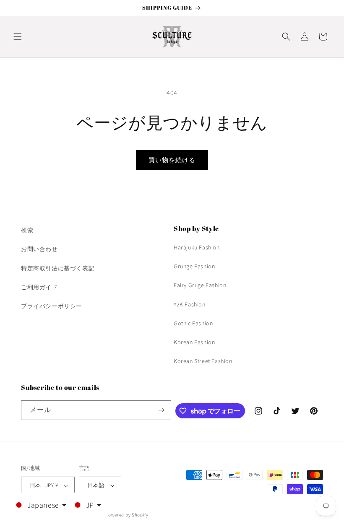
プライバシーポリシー (51, 306)
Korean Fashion (194, 342)
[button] (17, 36)
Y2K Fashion (190, 304)
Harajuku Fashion (197, 247)
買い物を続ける (172, 160)
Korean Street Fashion (203, 361)
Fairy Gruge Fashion (200, 285)
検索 (27, 230)
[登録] (161, 410)
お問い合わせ (39, 249)
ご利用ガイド (39, 287)
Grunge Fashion (194, 266)
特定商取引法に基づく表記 (57, 268)
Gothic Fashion (193, 323)
